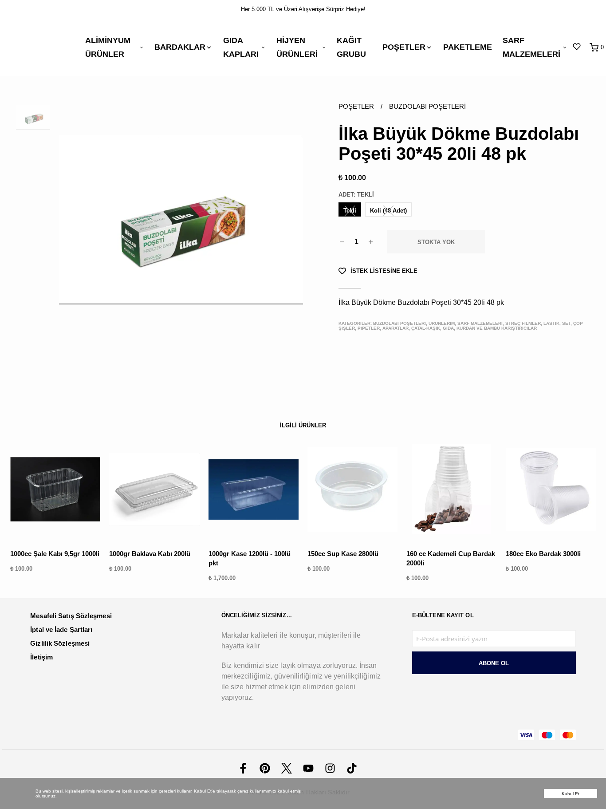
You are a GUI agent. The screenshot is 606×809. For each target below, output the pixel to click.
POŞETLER (403, 47)
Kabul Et (571, 793)
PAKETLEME (467, 47)
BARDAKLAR (179, 47)
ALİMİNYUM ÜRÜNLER (107, 47)
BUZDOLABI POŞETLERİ (427, 106)
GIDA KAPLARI (241, 47)
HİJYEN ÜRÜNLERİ (297, 47)
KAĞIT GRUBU (351, 47)
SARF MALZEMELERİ (531, 47)
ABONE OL (494, 663)
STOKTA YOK (436, 242)
